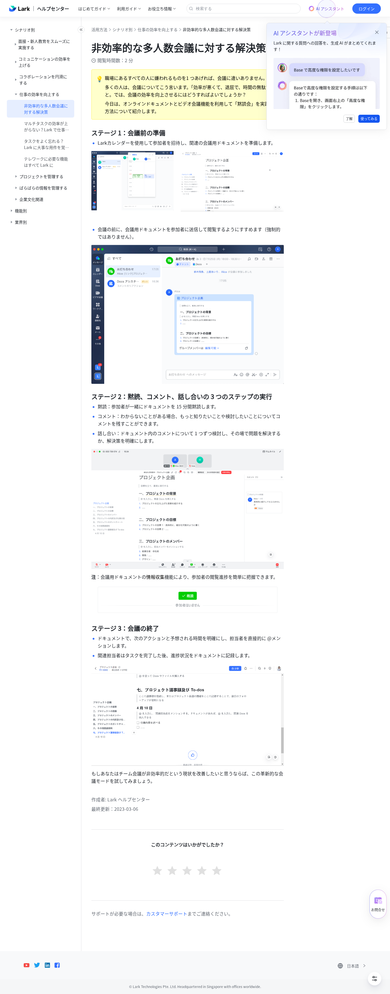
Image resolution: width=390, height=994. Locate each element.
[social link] (29, 965)
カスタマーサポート (166, 913)
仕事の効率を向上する (158, 29)
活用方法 (99, 29)
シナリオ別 (122, 29)
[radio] (158, 871)
